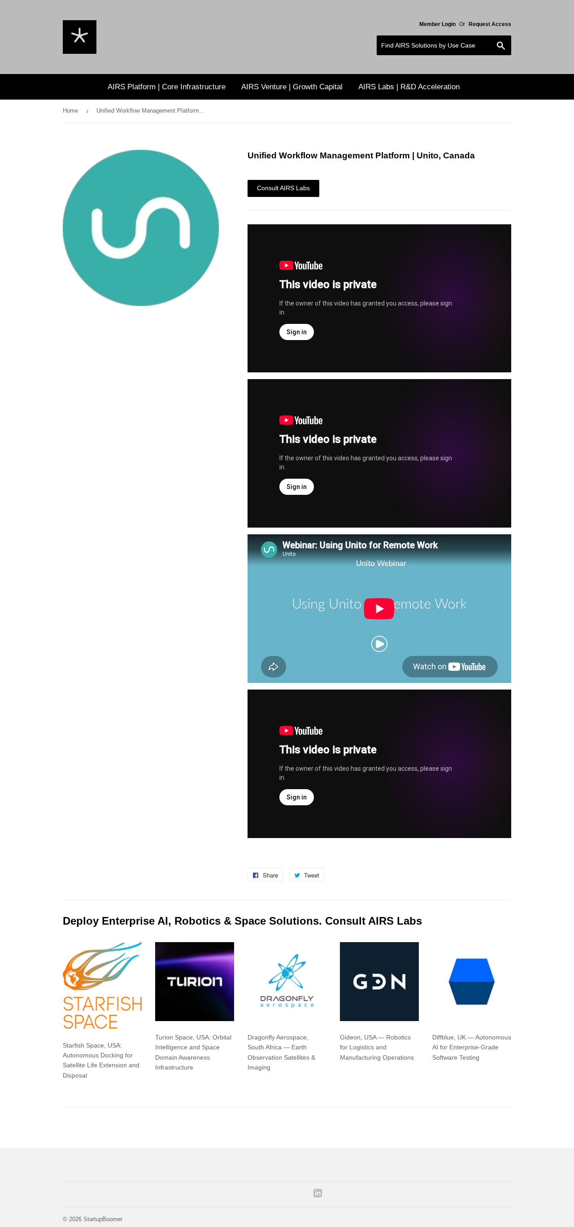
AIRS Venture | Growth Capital (292, 87)
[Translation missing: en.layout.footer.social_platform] (317, 1195)
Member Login (437, 24)
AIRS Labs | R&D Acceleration (409, 87)
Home (70, 110)
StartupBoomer (102, 1219)
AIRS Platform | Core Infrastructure (167, 87)
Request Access (490, 24)
